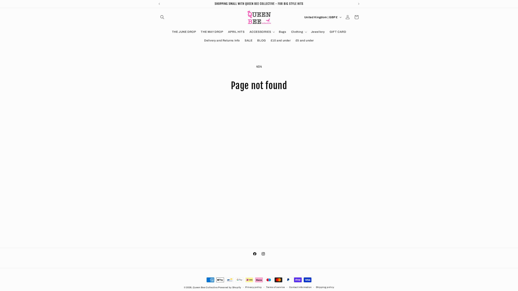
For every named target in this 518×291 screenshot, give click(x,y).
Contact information (300, 287)
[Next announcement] (358, 4)
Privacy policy (253, 287)
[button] (162, 17)
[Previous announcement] (159, 4)
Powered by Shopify (229, 287)
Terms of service (275, 287)
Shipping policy (325, 287)
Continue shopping (259, 106)
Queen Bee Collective (205, 287)
